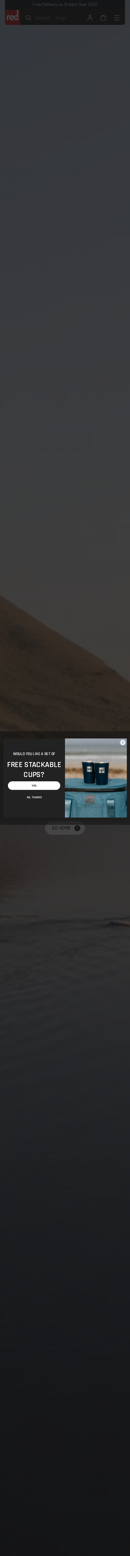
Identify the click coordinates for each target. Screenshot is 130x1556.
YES (34, 786)
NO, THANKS (34, 797)
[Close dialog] (123, 742)
